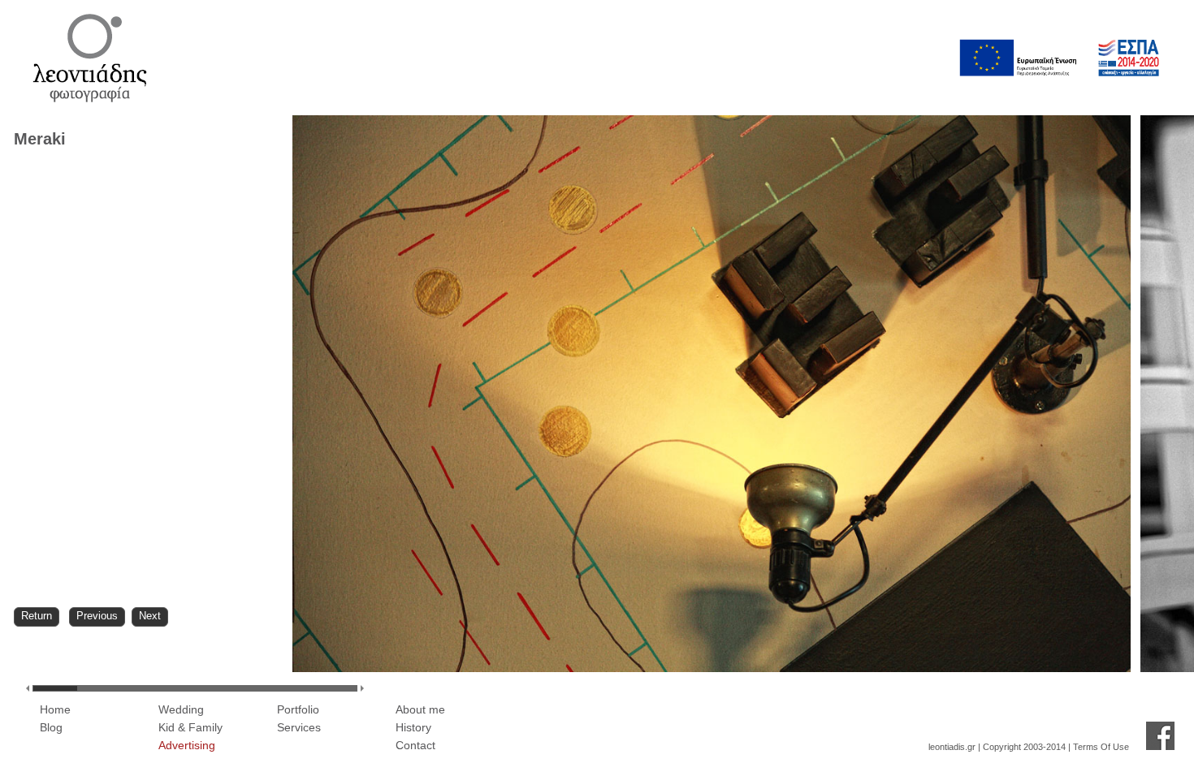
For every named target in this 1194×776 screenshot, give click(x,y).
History (413, 727)
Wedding (181, 709)
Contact (415, 745)
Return (36, 616)
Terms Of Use (1101, 747)
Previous (97, 616)
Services (299, 727)
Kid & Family (190, 727)
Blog (51, 727)
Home (55, 709)
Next (150, 616)
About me (420, 709)
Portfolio (298, 709)
